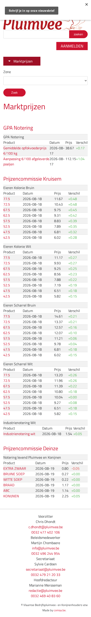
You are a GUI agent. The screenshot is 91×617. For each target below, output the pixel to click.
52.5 (6, 226)
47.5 (6, 232)
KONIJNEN (11, 496)
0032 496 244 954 (45, 553)
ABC (6, 490)
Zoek (14, 92)
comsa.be (60, 610)
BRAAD (8, 485)
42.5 (6, 237)
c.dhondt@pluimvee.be (45, 527)
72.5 (6, 204)
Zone (7, 71)
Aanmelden (72, 46)
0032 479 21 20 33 (45, 574)
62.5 (6, 215)
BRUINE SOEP (14, 474)
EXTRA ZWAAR (14, 468)
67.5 (6, 209)
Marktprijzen (23, 61)
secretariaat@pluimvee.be (45, 569)
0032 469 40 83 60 (45, 595)
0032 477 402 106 (45, 532)
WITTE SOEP (12, 479)
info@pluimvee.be (45, 548)
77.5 (6, 198)
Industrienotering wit (19, 433)
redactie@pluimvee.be (45, 590)
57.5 (6, 220)
